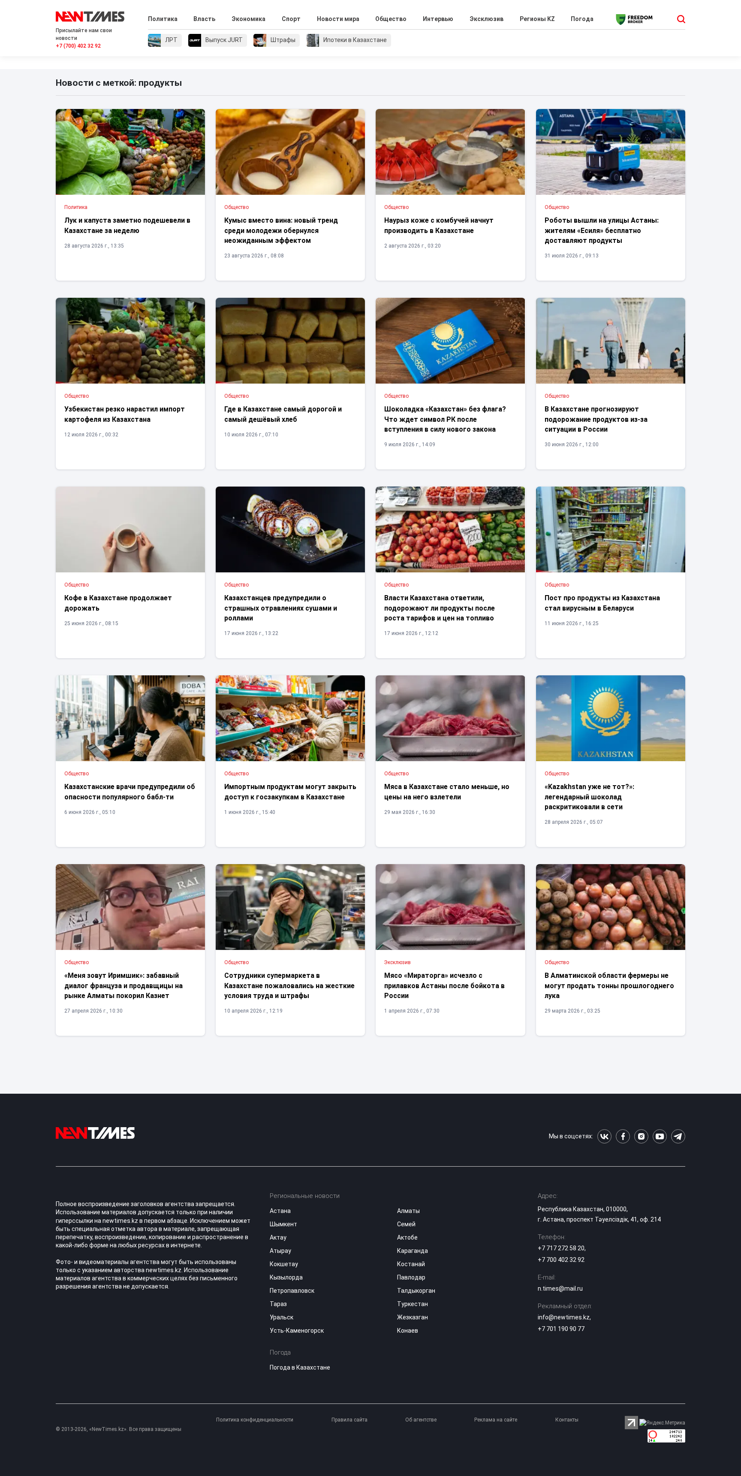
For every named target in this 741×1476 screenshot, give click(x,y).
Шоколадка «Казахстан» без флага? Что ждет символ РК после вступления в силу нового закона (445, 419)
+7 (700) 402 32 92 (78, 46)
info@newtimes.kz (564, 1317)
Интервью (438, 18)
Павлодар (411, 1277)
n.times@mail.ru (560, 1288)
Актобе (407, 1237)
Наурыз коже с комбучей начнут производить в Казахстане (439, 225)
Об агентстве (421, 1420)
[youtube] (660, 1136)
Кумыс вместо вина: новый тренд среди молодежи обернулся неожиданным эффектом (281, 230)
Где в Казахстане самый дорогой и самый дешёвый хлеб (283, 414)
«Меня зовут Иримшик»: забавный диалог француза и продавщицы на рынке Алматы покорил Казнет (123, 985)
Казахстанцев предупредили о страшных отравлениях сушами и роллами (280, 608)
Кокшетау (284, 1264)
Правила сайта (349, 1420)
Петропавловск (292, 1290)
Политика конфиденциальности (254, 1420)
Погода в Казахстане (300, 1367)
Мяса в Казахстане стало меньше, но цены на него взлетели (446, 792)
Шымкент (283, 1224)
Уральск (281, 1317)
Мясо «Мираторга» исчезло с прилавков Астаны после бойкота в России (444, 985)
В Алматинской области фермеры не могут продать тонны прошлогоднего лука (609, 985)
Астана (280, 1210)
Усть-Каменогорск (297, 1330)
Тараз (278, 1304)
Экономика (248, 18)
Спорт (291, 18)
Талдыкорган (416, 1290)
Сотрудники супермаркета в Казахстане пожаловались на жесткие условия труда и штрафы (289, 985)
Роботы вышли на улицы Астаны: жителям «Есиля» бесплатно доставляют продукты (602, 230)
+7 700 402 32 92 (561, 1259)
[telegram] (678, 1136)
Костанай (411, 1264)
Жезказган (412, 1317)
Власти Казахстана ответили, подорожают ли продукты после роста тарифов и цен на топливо (439, 608)
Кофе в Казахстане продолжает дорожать (118, 603)
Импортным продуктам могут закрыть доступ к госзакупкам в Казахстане (290, 792)
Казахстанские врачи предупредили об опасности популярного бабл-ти (129, 792)
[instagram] (641, 1136)
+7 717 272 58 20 (561, 1248)
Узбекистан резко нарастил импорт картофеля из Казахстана (124, 414)
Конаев (407, 1330)
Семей (406, 1224)
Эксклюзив (486, 18)
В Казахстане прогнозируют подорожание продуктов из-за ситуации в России (596, 419)
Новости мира (338, 18)
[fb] (623, 1136)
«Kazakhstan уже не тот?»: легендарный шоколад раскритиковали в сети (589, 797)
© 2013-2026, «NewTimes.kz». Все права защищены (118, 1429)
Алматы (408, 1210)
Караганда (412, 1250)
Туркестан (412, 1304)
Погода (582, 18)
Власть (204, 18)
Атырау (280, 1250)
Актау (278, 1237)
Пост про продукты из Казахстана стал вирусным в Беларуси (602, 603)
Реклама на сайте (495, 1420)
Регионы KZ (537, 18)
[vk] (604, 1136)
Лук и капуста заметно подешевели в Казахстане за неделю (127, 225)
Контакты (566, 1420)
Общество (391, 18)
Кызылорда (286, 1277)
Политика (163, 18)
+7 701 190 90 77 (561, 1328)
